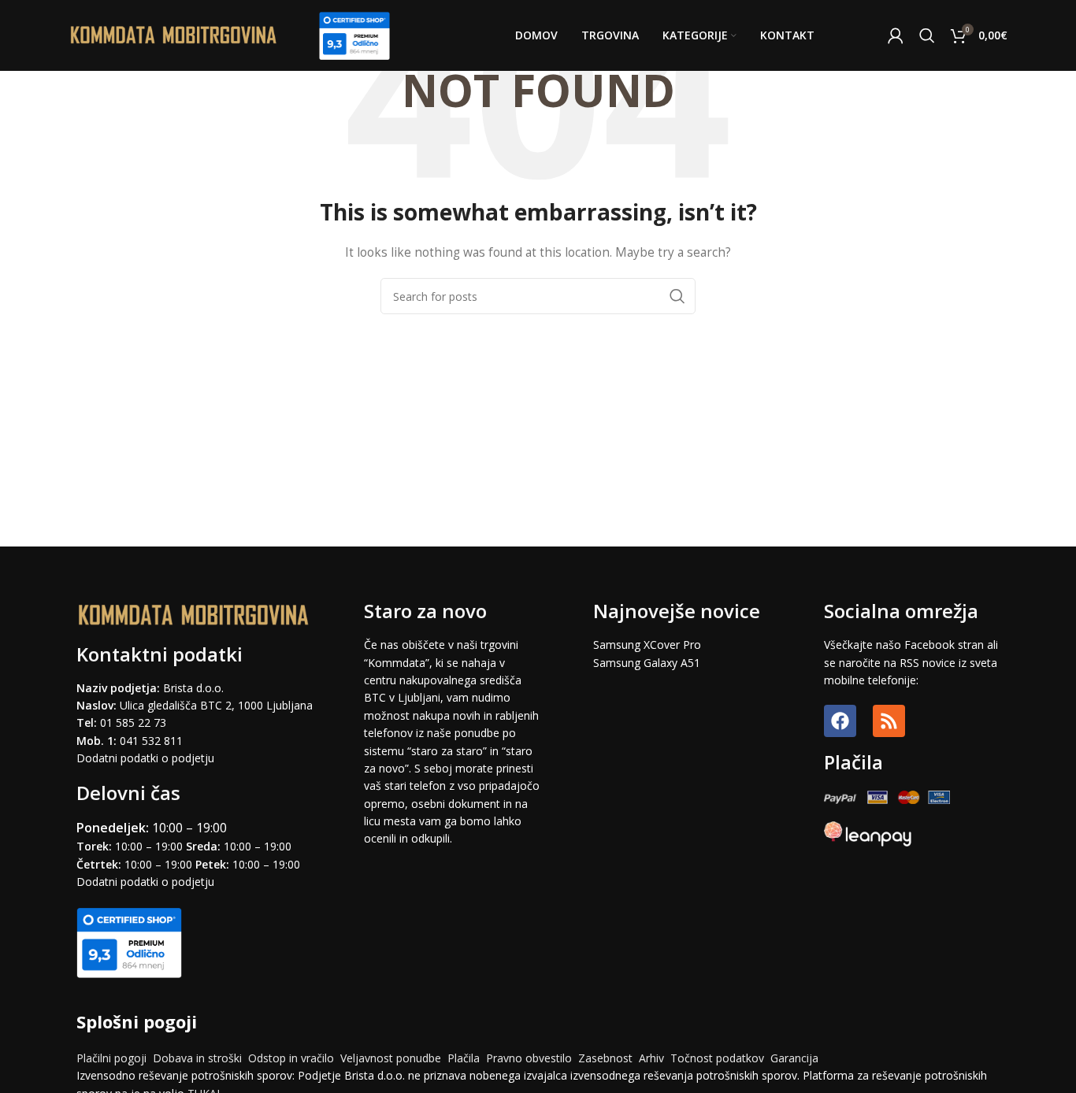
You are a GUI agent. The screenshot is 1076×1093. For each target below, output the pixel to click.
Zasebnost (605, 1057)
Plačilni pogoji (111, 1057)
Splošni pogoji (136, 1021)
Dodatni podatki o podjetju (145, 757)
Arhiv (651, 1057)
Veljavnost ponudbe (390, 1057)
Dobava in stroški (197, 1057)
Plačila (463, 1057)
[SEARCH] (677, 296)
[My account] (895, 35)
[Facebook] (840, 721)
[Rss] (889, 721)
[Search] (927, 35)
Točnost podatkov (718, 1057)
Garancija (794, 1057)
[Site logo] (174, 34)
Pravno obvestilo (529, 1057)
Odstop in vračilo (291, 1057)
